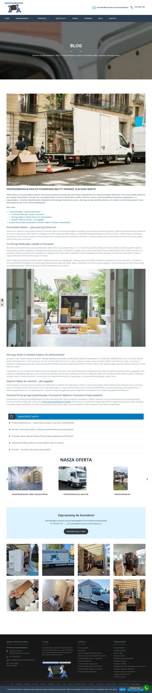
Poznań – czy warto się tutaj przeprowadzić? (31, 449)
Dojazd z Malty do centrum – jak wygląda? (27, 220)
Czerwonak (18, 684)
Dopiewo (27, 684)
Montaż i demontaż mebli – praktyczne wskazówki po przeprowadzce (42, 429)
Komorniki (35, 684)
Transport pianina (119, 650)
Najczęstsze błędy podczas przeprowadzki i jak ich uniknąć (38, 442)
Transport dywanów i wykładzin (124, 672)
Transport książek (119, 677)
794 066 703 (139, 7)
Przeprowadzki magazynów (87, 664)
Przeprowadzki (22, 18)
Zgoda (122, 689)
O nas (7, 18)
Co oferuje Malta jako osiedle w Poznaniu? (27, 214)
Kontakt (112, 18)
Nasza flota (61, 18)
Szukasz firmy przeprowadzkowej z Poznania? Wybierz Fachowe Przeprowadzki (39, 222)
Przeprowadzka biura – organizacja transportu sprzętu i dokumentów (43, 422)
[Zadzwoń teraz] (146, 688)
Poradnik (88, 18)
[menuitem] (8, 18)
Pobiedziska (99, 684)
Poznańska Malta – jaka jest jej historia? (24, 212)
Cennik (75, 18)
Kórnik (58, 684)
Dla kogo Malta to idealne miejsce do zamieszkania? (31, 217)
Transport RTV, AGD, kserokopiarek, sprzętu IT (129, 666)
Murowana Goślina (80, 684)
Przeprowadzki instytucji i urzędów (90, 669)
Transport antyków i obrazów (123, 669)
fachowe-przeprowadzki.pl (43, 55)
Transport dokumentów (121, 674)
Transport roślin (119, 656)
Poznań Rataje (135, 684)
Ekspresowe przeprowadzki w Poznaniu (92, 656)
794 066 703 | (59, 523)
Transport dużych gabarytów (123, 658)
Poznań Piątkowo (123, 684)
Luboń (64, 684)
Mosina (70, 684)
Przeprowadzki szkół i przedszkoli (90, 666)
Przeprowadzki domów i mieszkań (90, 658)
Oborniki (91, 684)
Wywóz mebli (118, 653)
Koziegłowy (51, 684)
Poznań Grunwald (110, 684)
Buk (12, 684)
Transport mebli (119, 648)
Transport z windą (119, 664)
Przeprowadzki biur (85, 661)
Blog (100, 18)
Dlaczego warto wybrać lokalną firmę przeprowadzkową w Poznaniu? (42, 436)
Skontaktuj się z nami (76, 531)
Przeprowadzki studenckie (87, 672)
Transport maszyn (119, 661)
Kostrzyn (42, 684)
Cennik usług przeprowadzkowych (90, 653)
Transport (42, 18)
